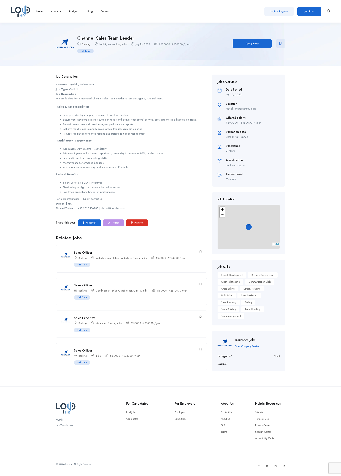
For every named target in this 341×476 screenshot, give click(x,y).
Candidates (132, 419)
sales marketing (249, 295)
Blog (90, 11)
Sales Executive (85, 318)
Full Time (85, 51)
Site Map (259, 412)
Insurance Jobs (245, 340)
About (55, 11)
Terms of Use (262, 419)
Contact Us (226, 412)
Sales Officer (83, 252)
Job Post (309, 11)
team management (231, 316)
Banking (86, 44)
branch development (232, 275)
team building (228, 309)
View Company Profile (247, 346)
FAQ (223, 425)
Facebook (90, 222)
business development (262, 275)
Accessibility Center (265, 438)
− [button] (222, 215)
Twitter (115, 222)
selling (248, 302)
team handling (253, 309)
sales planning (228, 302)
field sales (226, 295)
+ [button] (222, 209)
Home (39, 11)
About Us (225, 419)
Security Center (263, 432)
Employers (180, 412)
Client (277, 356)
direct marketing (252, 288)
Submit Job (180, 419)
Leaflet (276, 244)
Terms (224, 432)
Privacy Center (262, 425)
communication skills (260, 282)
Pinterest (138, 222)
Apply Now (252, 43)
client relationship (230, 282)
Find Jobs (74, 11)
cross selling (228, 288)
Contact (105, 11)
